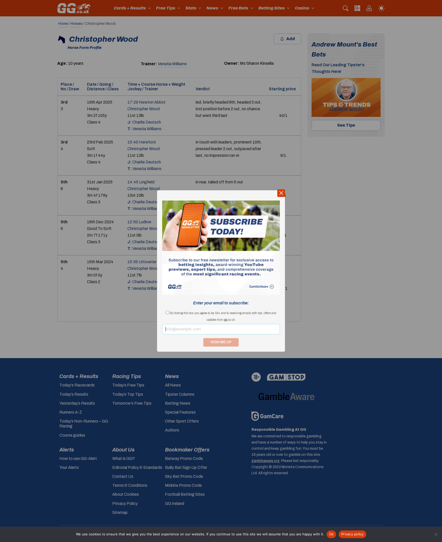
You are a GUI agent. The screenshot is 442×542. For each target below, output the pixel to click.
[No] (435, 534)
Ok (331, 534)
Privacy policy (352, 534)
